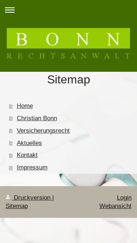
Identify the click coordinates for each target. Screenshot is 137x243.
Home (25, 105)
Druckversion (32, 197)
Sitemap (16, 206)
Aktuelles (29, 143)
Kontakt (27, 155)
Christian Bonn (37, 118)
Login (124, 197)
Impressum (32, 167)
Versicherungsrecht (43, 130)
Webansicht (115, 206)
